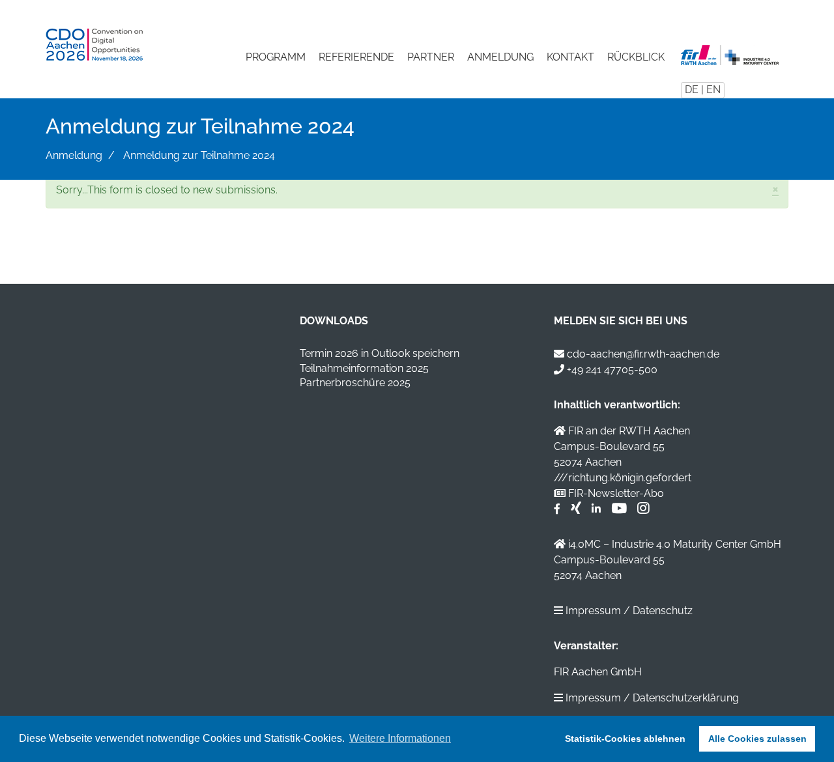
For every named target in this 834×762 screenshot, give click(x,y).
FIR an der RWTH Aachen (629, 431)
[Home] (94, 42)
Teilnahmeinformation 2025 (364, 368)
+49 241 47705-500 (612, 369)
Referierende (356, 57)
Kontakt (570, 57)
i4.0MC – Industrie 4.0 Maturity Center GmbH (674, 544)
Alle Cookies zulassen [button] (757, 738)
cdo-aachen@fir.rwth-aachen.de (643, 354)
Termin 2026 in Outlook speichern (379, 353)
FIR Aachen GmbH (598, 672)
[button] (775, 188)
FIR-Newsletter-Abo (616, 493)
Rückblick (636, 57)
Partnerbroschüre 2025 (355, 382)
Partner (430, 57)
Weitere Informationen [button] (400, 738)
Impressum (593, 610)
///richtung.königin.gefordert (622, 478)
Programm (276, 57)
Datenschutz (663, 610)
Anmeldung (500, 57)
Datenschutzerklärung (686, 698)
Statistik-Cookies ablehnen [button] (625, 738)
